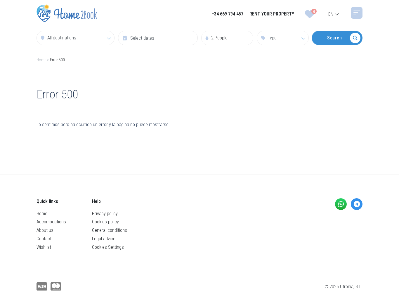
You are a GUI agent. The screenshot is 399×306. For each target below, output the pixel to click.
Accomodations (51, 222)
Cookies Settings (108, 247)
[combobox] (75, 38)
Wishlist (44, 247)
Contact (44, 238)
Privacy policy (105, 213)
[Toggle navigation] (356, 13)
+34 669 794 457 (227, 14)
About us (45, 230)
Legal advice (103, 238)
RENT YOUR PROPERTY (271, 14)
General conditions (109, 230)
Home (41, 60)
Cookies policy (105, 222)
